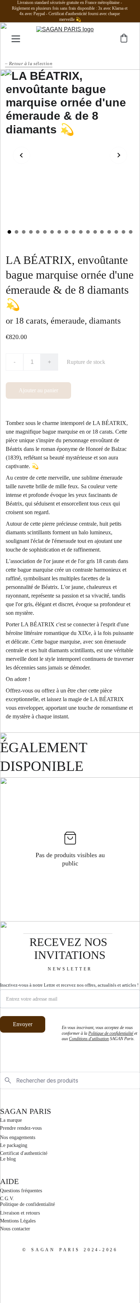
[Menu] (15, 39)
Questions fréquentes (21, 1190)
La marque (11, 1120)
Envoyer (22, 1024)
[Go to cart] (124, 38)
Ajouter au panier (38, 390)
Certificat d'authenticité (23, 1153)
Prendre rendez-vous (21, 1128)
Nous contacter (15, 1228)
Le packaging (13, 1145)
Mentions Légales (18, 1221)
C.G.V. (7, 1198)
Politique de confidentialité (27, 1204)
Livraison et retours (20, 1213)
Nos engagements (17, 1137)
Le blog (8, 1159)
